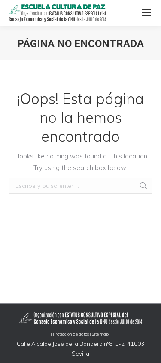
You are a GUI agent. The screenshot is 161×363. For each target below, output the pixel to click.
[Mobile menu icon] (146, 13)
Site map (100, 333)
